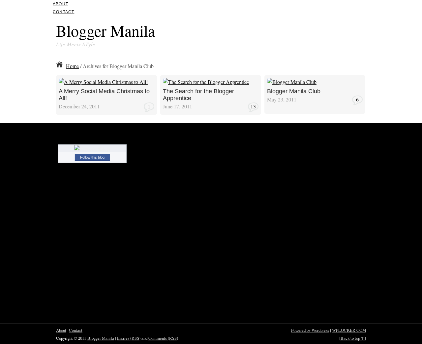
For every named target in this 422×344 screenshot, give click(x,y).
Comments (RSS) (163, 338)
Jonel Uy (137, 80)
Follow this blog (92, 157)
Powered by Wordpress (310, 330)
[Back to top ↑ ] (352, 338)
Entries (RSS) (128, 338)
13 (253, 106)
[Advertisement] (289, 32)
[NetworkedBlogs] (92, 149)
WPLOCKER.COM (349, 330)
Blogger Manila (105, 30)
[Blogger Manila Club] (291, 83)
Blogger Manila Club (293, 91)
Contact (63, 12)
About (60, 4)
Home (72, 65)
